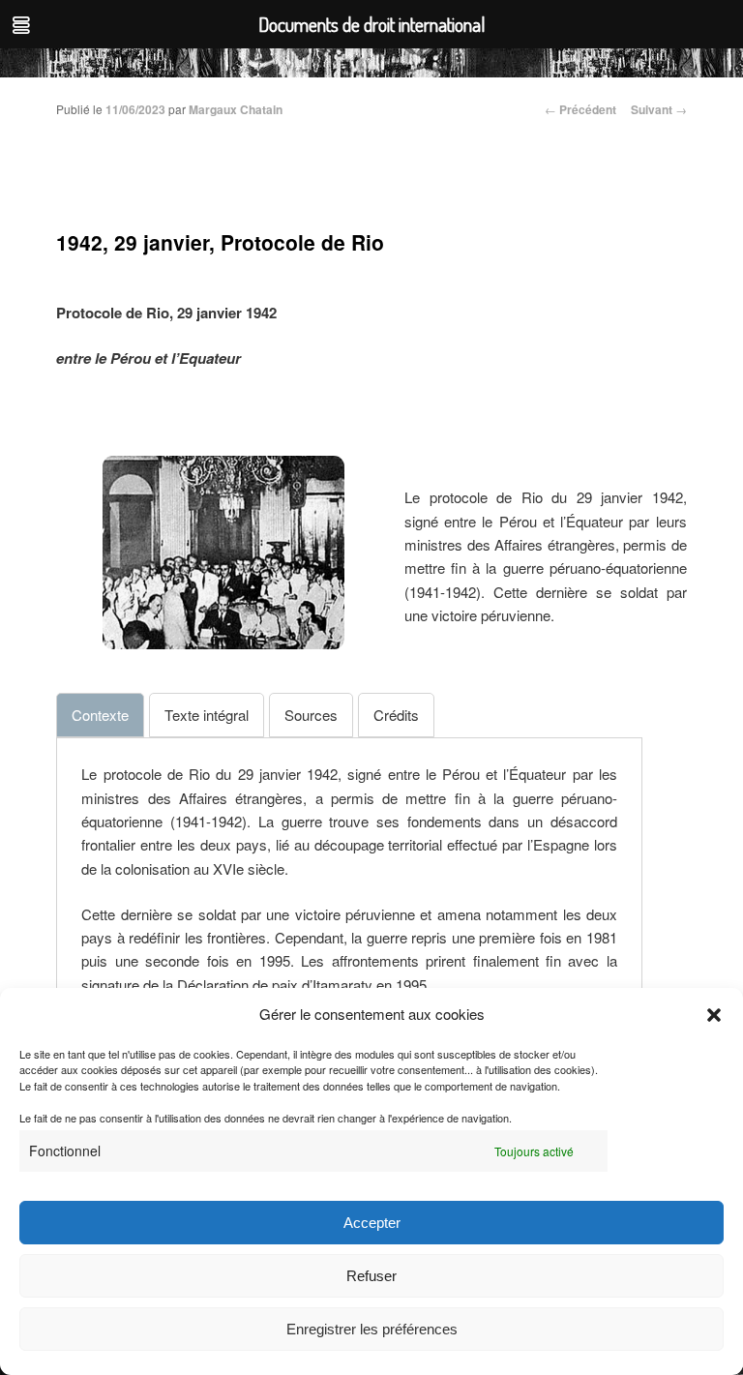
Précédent (580, 109)
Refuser (371, 1276)
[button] (714, 1015)
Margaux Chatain (235, 109)
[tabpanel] (349, 879)
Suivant (659, 109)
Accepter (372, 1222)
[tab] (100, 715)
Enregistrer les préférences (372, 1329)
